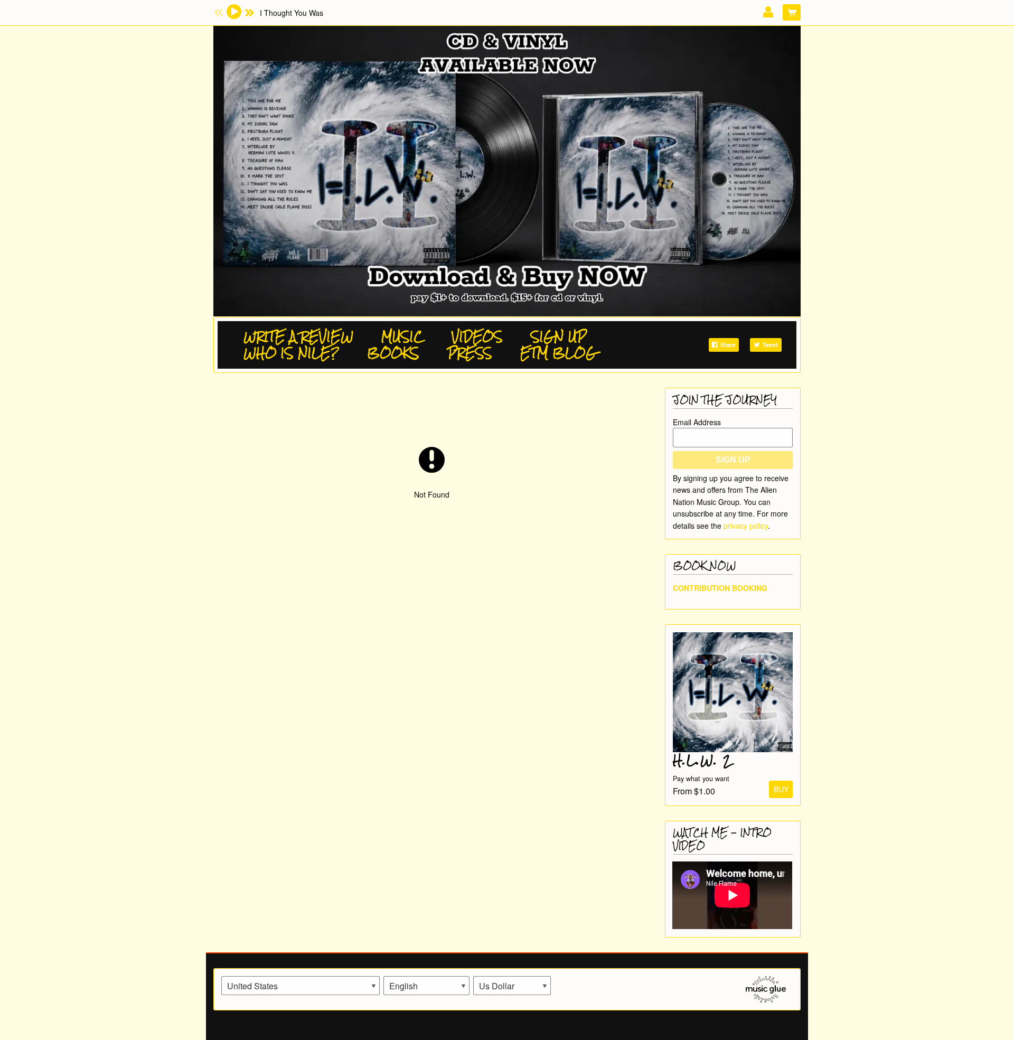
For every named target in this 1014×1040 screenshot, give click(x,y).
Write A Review (298, 337)
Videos (477, 337)
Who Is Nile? (291, 353)
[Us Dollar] (512, 985)
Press (469, 353)
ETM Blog (558, 353)
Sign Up (558, 337)
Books (393, 353)
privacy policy (746, 525)
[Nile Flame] (507, 169)
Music (402, 337)
